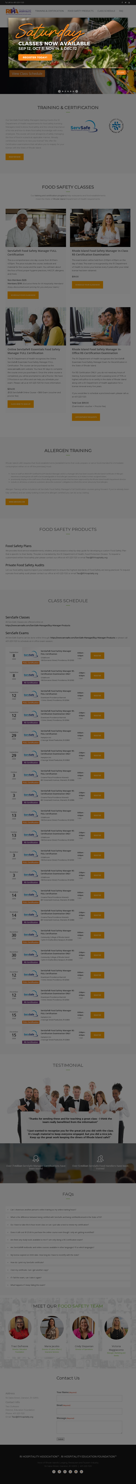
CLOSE (121, 72)
